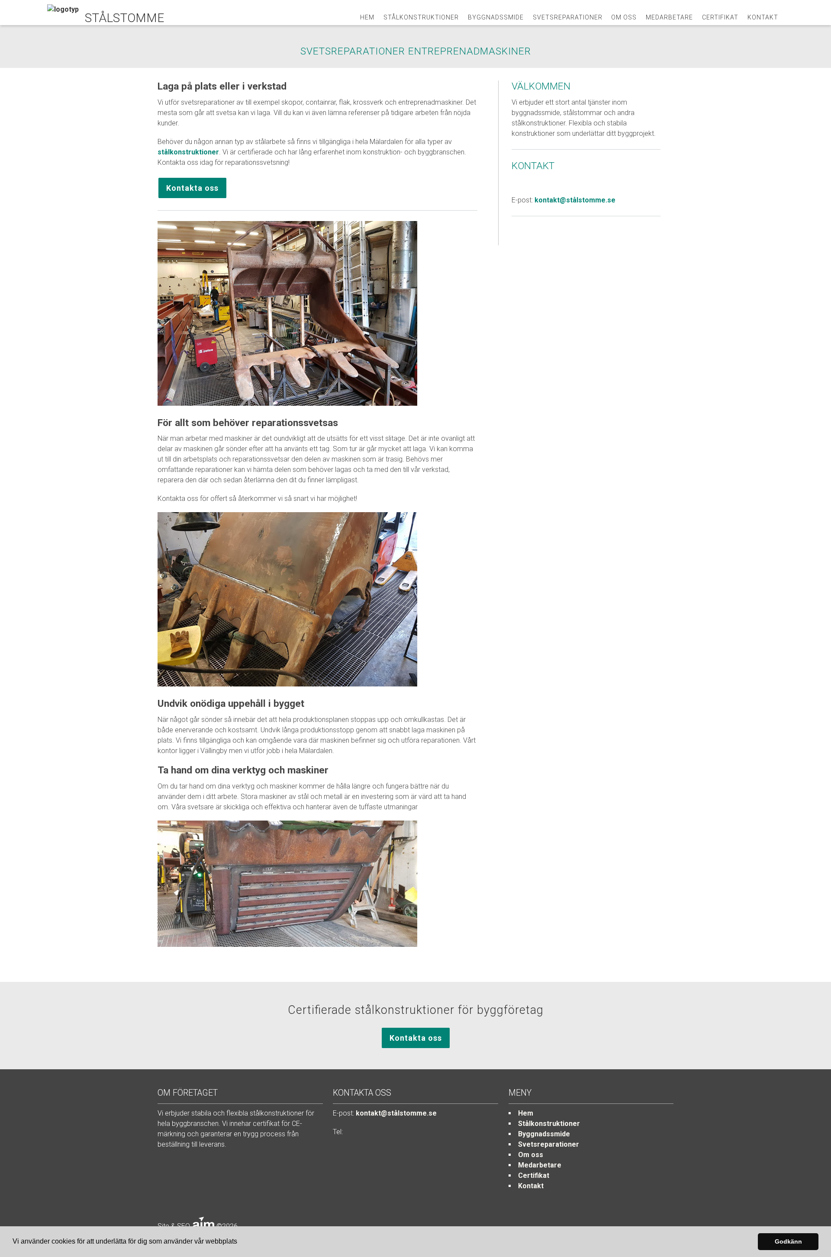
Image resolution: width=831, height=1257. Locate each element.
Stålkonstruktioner (421, 17)
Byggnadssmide (496, 17)
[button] (240, 1242)
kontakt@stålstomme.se (575, 200)
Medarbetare (669, 17)
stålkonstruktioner (188, 152)
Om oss (624, 17)
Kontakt (762, 17)
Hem (367, 17)
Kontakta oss (192, 187)
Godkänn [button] (788, 1241)
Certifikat (720, 17)
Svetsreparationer (567, 17)
